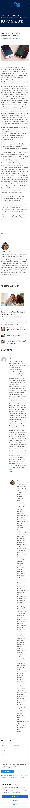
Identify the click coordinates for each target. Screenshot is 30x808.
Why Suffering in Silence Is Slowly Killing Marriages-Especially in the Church (16, 329)
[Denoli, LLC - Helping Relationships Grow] (16, 4)
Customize (15, 800)
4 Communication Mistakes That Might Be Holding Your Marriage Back (17, 334)
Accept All (15, 796)
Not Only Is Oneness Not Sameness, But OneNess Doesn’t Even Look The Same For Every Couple (17, 341)
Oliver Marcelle (7, 38)
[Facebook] (11, 233)
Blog (8, 15)
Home (2, 15)
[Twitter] (14, 233)
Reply (10, 471)
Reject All (15, 804)
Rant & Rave (15, 15)
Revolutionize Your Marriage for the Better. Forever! (13, 313)
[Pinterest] (17, 233)
